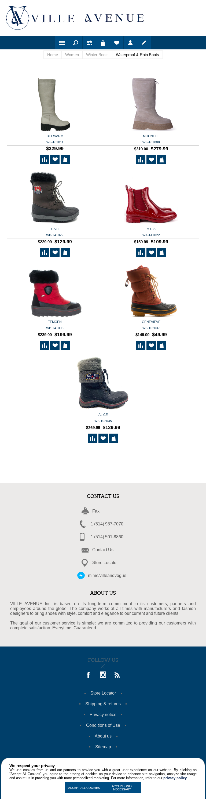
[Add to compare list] (44, 159)
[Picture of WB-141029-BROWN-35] (55, 197)
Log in (130, 42)
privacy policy (175, 778)
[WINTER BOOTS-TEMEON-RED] (55, 290)
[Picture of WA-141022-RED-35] (151, 197)
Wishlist (116, 42)
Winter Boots (97, 54)
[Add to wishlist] (55, 159)
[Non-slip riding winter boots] (55, 105)
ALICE (103, 418)
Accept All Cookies (84, 787)
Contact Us (102, 549)
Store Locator (105, 562)
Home (52, 54)
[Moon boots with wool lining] (151, 105)
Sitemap (103, 746)
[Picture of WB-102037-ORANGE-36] (151, 290)
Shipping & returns (103, 704)
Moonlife (151, 139)
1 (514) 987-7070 (107, 524)
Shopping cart (103, 42)
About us (103, 736)
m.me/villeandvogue (107, 575)
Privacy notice (103, 714)
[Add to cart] (65, 159)
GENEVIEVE (151, 325)
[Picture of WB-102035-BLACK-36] (103, 383)
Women (72, 54)
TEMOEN (55, 325)
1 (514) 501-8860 (107, 537)
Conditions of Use (103, 725)
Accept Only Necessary (122, 788)
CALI (55, 232)
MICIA (151, 232)
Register (144, 42)
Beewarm (55, 139)
